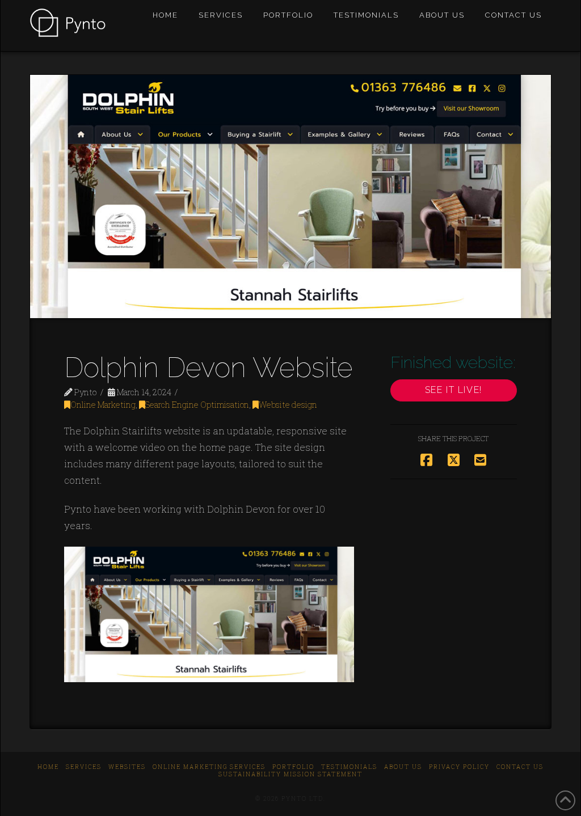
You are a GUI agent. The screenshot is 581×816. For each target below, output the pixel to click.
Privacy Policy (459, 767)
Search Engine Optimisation (197, 404)
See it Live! (453, 389)
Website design (288, 404)
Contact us (520, 767)
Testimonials (349, 767)
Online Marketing (103, 404)
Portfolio (293, 767)
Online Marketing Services (209, 767)
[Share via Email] (480, 460)
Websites (127, 767)
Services (84, 767)
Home (48, 767)
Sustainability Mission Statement (290, 774)
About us (403, 767)
